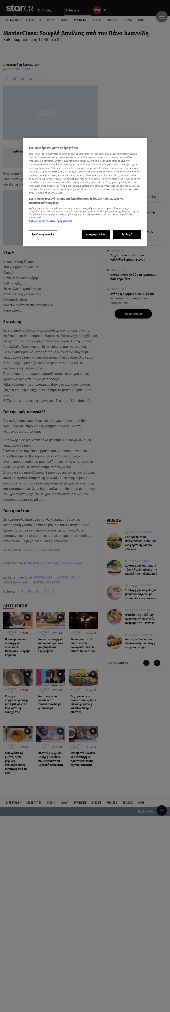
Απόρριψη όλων (95, 234)
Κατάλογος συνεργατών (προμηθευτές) (50, 221)
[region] (85, 192)
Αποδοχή (127, 234)
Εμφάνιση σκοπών (43, 234)
